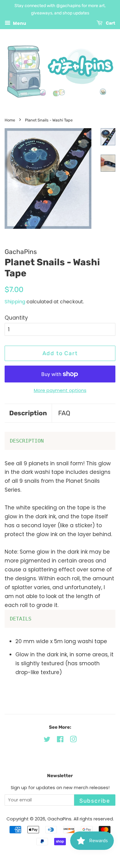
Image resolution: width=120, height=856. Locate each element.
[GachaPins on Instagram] (73, 740)
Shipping (15, 301)
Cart (110, 23)
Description (28, 413)
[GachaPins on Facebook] (60, 740)
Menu (19, 23)
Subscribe (94, 800)
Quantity (16, 317)
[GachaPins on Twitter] (47, 740)
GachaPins (59, 819)
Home (10, 120)
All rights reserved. (94, 819)
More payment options (60, 390)
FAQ (64, 413)
